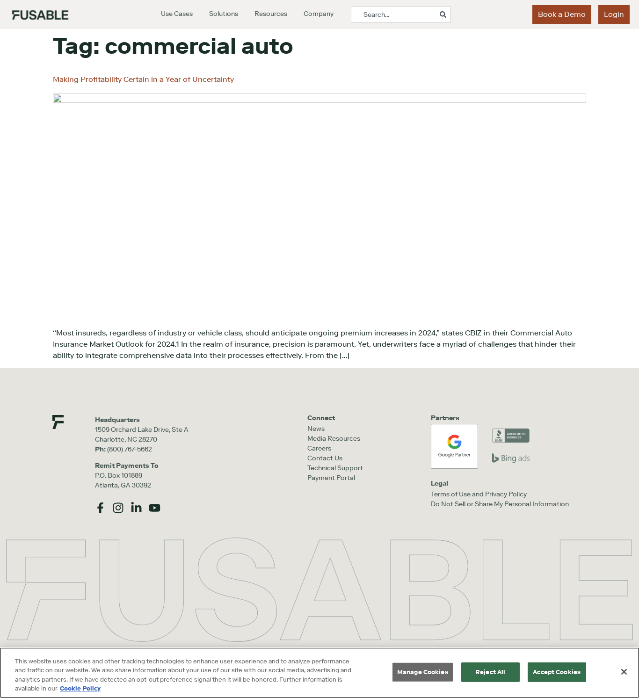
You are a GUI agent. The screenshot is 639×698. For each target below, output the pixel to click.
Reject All (490, 672)
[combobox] (401, 15)
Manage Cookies (422, 672)
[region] (319, 672)
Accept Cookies (557, 672)
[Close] (624, 672)
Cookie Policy (80, 688)
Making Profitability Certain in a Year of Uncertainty (143, 79)
